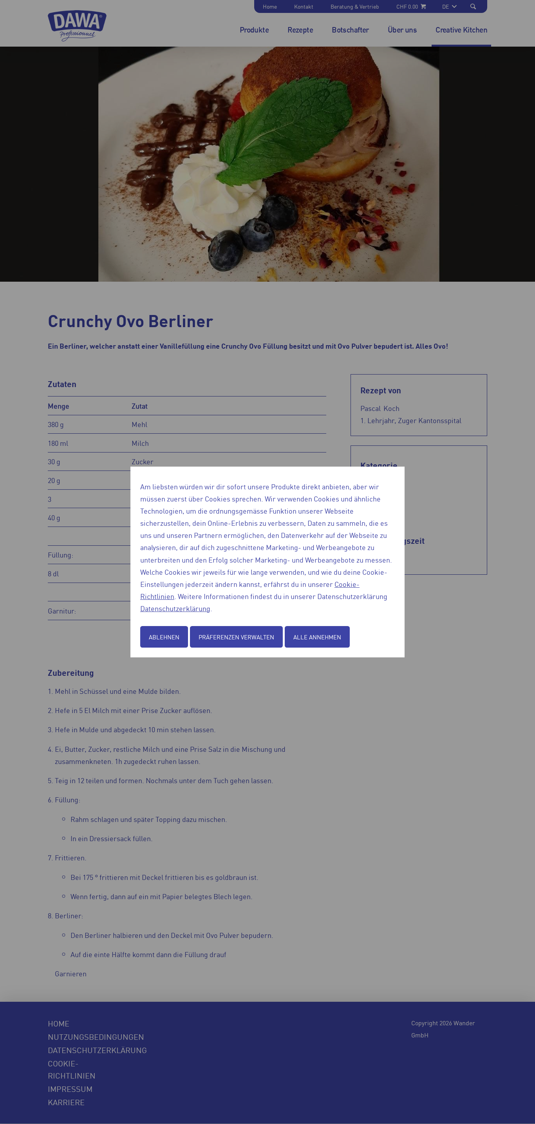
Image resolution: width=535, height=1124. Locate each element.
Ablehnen (164, 636)
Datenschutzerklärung (175, 608)
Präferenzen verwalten (236, 636)
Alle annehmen (317, 636)
